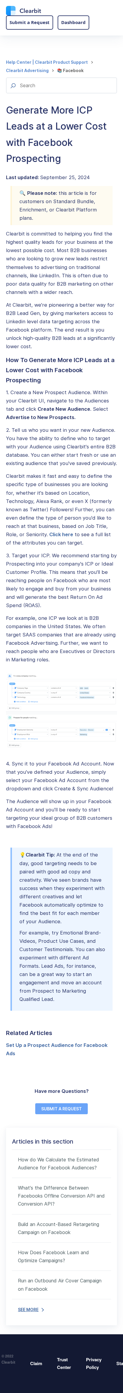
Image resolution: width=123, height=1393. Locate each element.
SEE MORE (28, 1309)
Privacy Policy (94, 1363)
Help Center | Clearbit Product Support (47, 62)
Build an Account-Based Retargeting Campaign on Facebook (58, 1228)
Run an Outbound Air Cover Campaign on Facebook (60, 1285)
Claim (36, 1363)
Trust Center (64, 1363)
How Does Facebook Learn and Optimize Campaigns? (53, 1256)
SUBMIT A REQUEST (61, 1108)
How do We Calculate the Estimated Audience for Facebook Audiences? (58, 1164)
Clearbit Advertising (27, 70)
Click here (61, 534)
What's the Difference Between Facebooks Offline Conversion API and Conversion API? (61, 1196)
